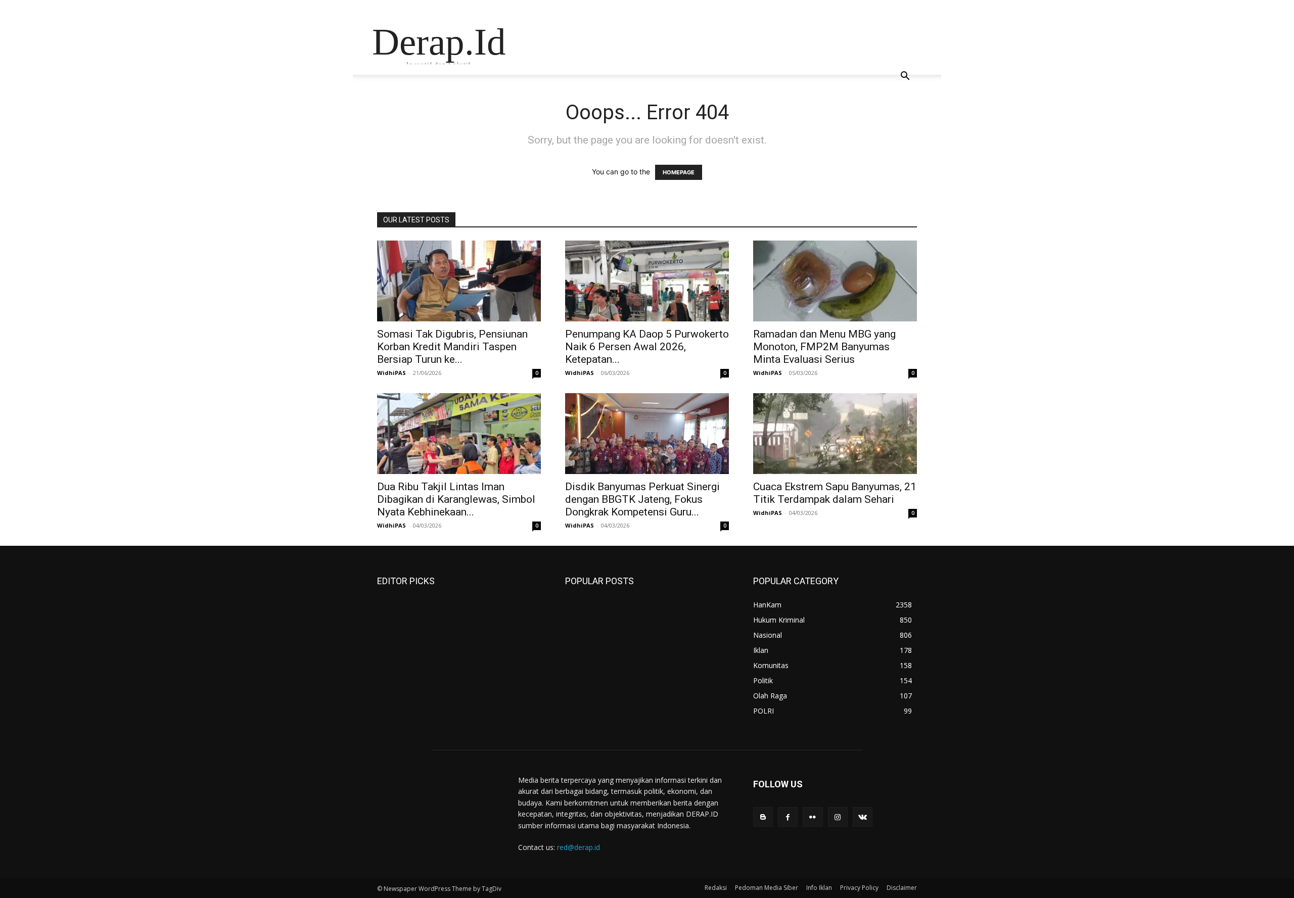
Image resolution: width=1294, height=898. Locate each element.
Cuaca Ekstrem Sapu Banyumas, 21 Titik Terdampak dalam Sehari (834, 493)
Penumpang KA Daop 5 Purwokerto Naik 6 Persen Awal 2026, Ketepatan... (647, 346)
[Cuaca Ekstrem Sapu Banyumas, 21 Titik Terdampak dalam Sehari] (835, 433)
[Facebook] (788, 817)
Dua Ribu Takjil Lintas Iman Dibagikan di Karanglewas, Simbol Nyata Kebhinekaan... (456, 499)
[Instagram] (838, 817)
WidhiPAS (391, 372)
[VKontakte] (862, 817)
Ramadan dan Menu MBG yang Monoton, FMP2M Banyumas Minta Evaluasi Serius (824, 346)
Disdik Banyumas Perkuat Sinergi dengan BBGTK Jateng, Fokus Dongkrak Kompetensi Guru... (642, 499)
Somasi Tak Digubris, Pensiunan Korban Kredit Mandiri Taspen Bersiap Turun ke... (452, 346)
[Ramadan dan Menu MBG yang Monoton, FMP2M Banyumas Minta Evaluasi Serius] (835, 281)
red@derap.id (578, 847)
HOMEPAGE (679, 172)
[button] (905, 77)
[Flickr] (812, 817)
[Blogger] (763, 817)
